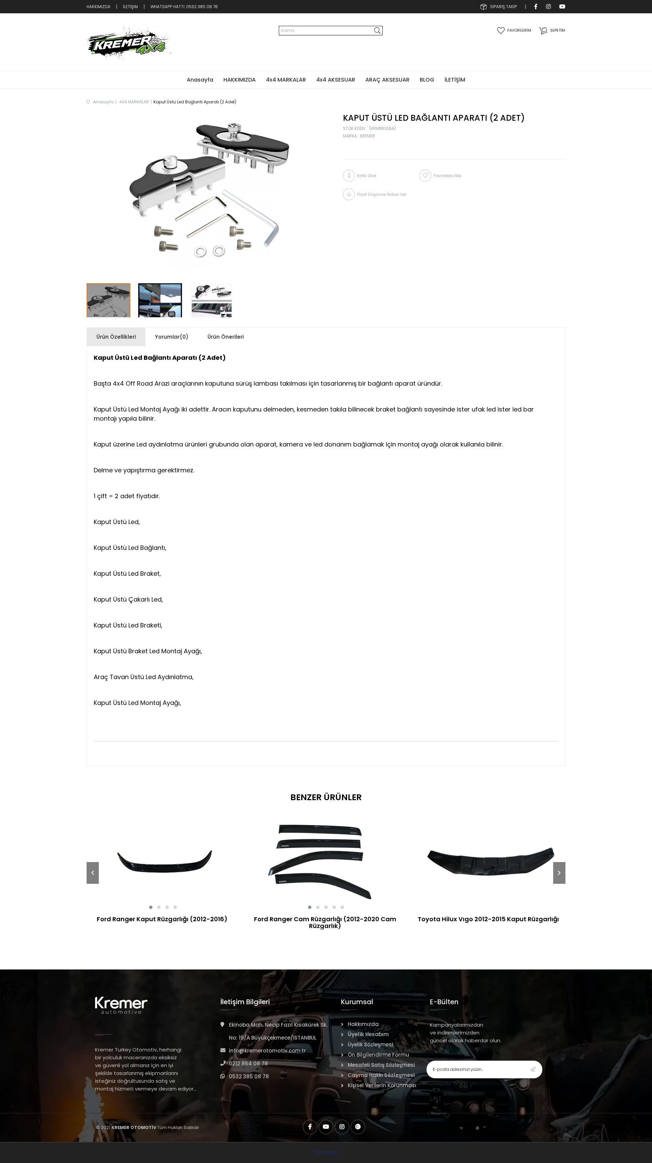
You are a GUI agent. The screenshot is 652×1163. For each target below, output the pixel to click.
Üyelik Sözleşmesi (370, 1044)
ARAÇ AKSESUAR (387, 80)
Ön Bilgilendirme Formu (378, 1054)
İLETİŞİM (130, 6)
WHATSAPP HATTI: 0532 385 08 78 (184, 6)
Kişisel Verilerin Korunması (382, 1085)
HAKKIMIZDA (98, 6)
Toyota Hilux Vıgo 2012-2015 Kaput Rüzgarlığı (488, 919)
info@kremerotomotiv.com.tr (267, 1050)
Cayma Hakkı (365, 1075)
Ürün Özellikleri (116, 336)
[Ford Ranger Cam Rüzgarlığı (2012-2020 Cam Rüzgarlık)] (326, 859)
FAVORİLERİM (519, 30)
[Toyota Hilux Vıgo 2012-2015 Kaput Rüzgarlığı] (489, 859)
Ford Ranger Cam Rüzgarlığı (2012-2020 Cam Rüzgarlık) (325, 922)
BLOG (427, 80)
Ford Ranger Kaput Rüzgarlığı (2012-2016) (162, 919)
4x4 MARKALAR (286, 80)
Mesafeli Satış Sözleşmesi (381, 1064)
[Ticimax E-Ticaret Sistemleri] (326, 1153)
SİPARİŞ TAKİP (503, 7)
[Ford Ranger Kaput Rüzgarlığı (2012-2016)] (163, 859)
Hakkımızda (363, 1024)
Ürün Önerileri (225, 336)
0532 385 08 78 (249, 1076)
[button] (151, 907)
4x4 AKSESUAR (335, 80)
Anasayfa (200, 80)
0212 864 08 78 (248, 1063)
